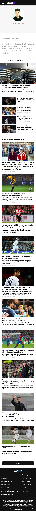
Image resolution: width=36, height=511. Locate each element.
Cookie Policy (6, 488)
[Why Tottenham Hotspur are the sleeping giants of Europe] (18, 101)
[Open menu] (3, 3)
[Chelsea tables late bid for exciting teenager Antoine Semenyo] (18, 188)
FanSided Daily (6, 481)
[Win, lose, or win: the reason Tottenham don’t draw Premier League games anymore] (18, 111)
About (3, 475)
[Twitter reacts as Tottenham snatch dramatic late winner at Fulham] (18, 314)
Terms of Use (26, 485)
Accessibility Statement (9, 491)
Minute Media (10, 499)
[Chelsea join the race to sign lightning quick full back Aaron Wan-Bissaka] (18, 344)
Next (18, 463)
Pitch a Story (26, 481)
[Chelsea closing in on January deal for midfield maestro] (18, 441)
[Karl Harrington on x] (18, 29)
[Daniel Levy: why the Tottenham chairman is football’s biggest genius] (18, 129)
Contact (4, 478)
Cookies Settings (7, 494)
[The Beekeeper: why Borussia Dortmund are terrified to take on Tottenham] (18, 120)
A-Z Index (25, 491)
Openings (25, 475)
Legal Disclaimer (27, 488)
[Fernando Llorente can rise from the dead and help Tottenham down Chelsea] (18, 282)
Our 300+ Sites (27, 478)
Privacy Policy (6, 485)
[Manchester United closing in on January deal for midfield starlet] (18, 251)
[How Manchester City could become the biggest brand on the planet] (18, 79)
